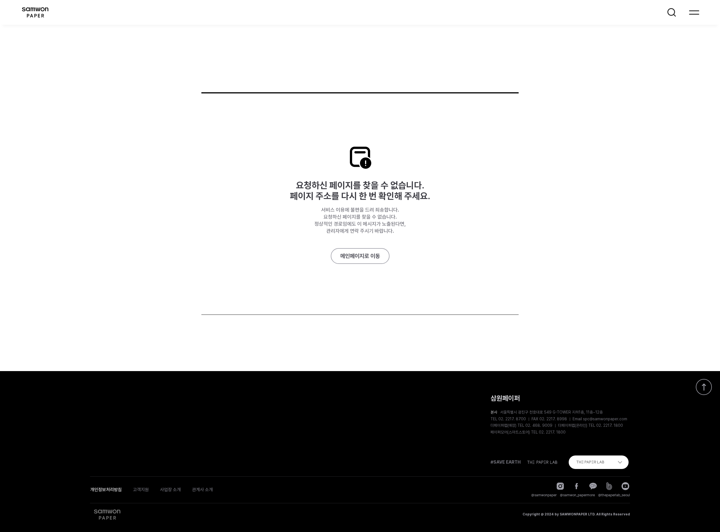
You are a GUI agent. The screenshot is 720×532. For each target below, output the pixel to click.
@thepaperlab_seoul (614, 495)
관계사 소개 (202, 489)
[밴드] (609, 486)
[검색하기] (672, 12)
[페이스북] (576, 486)
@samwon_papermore (577, 495)
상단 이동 (703, 387)
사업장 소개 (170, 489)
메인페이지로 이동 (360, 256)
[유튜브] (625, 486)
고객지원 (141, 489)
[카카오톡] (592, 486)
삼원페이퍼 (35, 12)
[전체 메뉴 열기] (694, 12)
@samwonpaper (544, 495)
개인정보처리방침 (106, 489)
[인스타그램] (560, 486)
